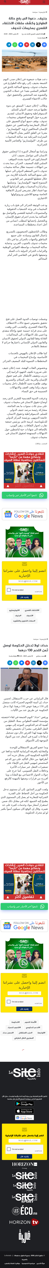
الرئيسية (42, 12)
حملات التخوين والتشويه (23, 621)
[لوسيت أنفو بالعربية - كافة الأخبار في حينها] (24, 2)
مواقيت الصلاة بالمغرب (12, 1263)
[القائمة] (44, 3)
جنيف (17, 615)
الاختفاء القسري (31, 610)
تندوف (29, 615)
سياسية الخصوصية (28, 1263)
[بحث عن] (5, 3)
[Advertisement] (24, 289)
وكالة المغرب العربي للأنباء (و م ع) (33, 34)
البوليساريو (13, 610)
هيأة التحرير (41, 1263)
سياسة (34, 12)
